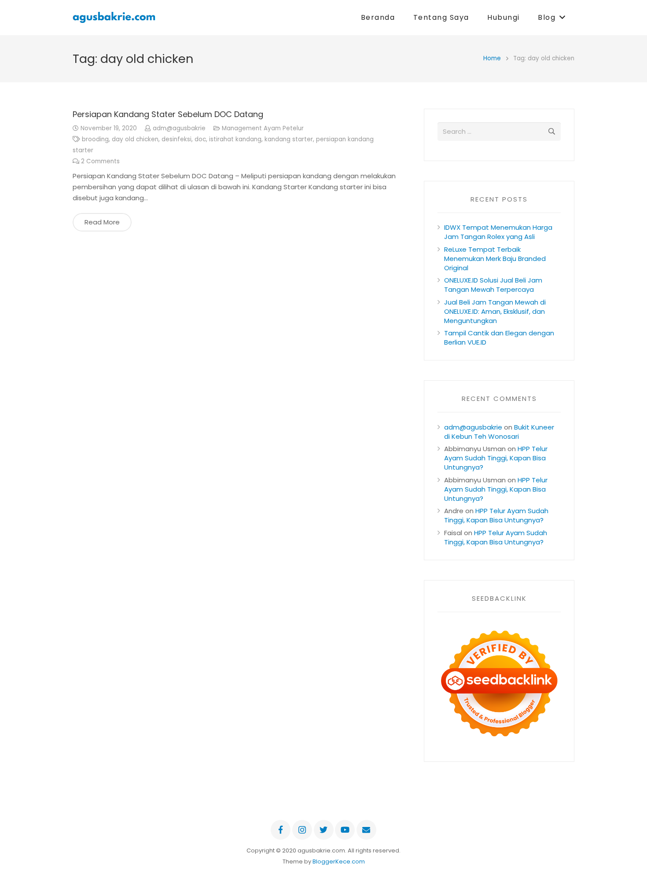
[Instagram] (302, 830)
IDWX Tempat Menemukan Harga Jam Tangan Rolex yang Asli (498, 232)
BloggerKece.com (338, 861)
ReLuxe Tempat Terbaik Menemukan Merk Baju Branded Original (495, 258)
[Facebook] (280, 830)
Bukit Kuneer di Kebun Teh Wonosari (499, 431)
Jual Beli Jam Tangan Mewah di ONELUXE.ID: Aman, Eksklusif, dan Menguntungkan (495, 311)
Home (492, 58)
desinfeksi (176, 139)
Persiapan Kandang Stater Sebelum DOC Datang (168, 114)
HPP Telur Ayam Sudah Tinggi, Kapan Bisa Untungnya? (496, 458)
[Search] (551, 131)
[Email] (366, 830)
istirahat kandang (235, 139)
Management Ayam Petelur (263, 128)
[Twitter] (324, 830)
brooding (95, 139)
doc (200, 139)
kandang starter (289, 139)
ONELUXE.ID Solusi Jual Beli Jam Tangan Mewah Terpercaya (493, 285)
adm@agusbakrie (179, 128)
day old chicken (135, 139)
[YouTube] (345, 830)
